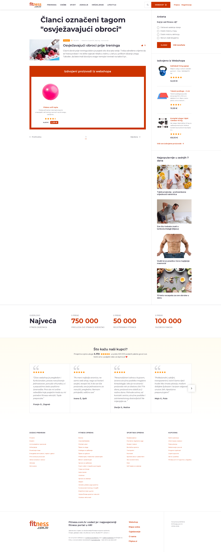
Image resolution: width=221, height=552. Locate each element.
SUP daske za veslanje (134, 466)
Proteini (32, 438)
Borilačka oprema (133, 447)
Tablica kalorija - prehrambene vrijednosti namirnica (171, 193)
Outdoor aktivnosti (85, 497)
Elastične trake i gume (86, 491)
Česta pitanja (172, 444)
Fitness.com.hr (35, 4)
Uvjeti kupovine (173, 453)
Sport (73, 5)
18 (145, 45)
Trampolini (130, 450)
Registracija (187, 5)
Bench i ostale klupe (85, 460)
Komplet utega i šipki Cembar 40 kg (179, 119)
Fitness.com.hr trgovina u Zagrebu (180, 460)
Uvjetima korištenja (91, 538)
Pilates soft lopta (50, 107)
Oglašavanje (134, 532)
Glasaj (164, 45)
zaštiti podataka (108, 538)
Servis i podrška (173, 456)
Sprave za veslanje (85, 478)
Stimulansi (33, 466)
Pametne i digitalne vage (135, 441)
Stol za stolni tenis (133, 460)
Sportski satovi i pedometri (135, 456)
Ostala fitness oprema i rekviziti (89, 494)
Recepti (66, 40)
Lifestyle (111, 5)
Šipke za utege (83, 447)
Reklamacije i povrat (175, 447)
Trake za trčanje (84, 469)
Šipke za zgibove (84, 453)
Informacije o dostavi (175, 441)
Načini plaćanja (173, 438)
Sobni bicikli (82, 472)
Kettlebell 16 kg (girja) (179, 66)
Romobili (130, 453)
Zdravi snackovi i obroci (37, 460)
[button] (191, 388)
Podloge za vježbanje (85, 450)
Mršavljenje (98, 5)
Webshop (133, 522)
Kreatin (31, 441)
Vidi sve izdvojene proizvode (169, 144)
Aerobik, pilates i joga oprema (88, 485)
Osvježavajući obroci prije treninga (91, 45)
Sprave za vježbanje (85, 463)
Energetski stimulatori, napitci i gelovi (41, 453)
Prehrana (51, 5)
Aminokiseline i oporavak (37, 444)
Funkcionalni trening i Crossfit (88, 488)
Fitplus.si (133, 541)
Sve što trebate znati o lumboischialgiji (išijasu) (168, 227)
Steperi (81, 482)
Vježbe (63, 5)
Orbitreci (81, 475)
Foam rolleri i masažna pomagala (90, 466)
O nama (132, 536)
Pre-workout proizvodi (37, 456)
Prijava (177, 5)
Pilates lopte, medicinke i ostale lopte (91, 456)
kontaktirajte (95, 540)
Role (128, 463)
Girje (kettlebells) (84, 441)
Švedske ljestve (131, 438)
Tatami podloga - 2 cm (180, 91)
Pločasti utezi (83, 444)
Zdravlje (84, 5)
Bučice (81, 438)
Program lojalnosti (174, 450)
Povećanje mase (34, 450)
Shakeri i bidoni (132, 444)
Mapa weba (134, 527)
